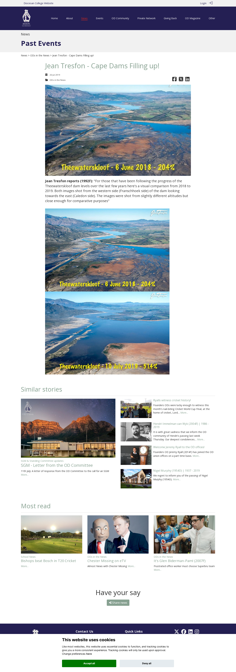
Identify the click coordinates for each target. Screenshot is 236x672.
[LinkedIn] (190, 632)
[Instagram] (197, 632)
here (89, 653)
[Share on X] (181, 80)
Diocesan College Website (38, 3)
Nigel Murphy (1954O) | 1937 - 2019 (176, 470)
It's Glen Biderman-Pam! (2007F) (180, 560)
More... (25, 474)
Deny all (146, 663)
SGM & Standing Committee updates (42, 460)
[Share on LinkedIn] (187, 80)
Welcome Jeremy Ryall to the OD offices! (178, 447)
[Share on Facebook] (174, 80)
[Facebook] (183, 632)
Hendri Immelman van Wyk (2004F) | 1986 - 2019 (181, 425)
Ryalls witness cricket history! (172, 400)
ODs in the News (39, 55)
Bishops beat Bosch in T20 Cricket (48, 560)
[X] (176, 632)
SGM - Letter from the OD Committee (57, 465)
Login (203, 3)
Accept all (89, 663)
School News (28, 556)
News (24, 55)
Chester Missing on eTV (106, 560)
